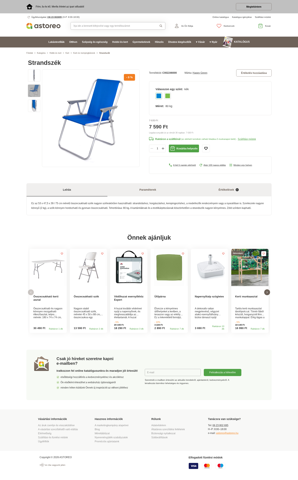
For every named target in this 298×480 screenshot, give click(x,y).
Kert (67, 53)
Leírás (67, 189)
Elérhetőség (44, 433)
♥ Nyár (213, 42)
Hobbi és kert (120, 42)
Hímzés (159, 42)
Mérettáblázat (102, 433)
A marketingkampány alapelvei (112, 425)
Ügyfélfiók (43, 441)
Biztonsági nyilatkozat (163, 433)
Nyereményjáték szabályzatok (111, 437)
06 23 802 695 (220, 425)
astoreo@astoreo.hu (227, 433)
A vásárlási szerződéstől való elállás (58, 429)
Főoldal (29, 53)
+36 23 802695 (54, 17)
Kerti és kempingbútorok (84, 53)
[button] (31, 292)
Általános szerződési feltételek (168, 429)
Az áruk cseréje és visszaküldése (56, 425)
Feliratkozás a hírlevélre (222, 372)
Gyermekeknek (141, 42)
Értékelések (228, 189)
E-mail (150, 372)
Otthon (73, 42)
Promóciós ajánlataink (107, 441)
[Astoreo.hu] (45, 26)
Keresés (158, 25)
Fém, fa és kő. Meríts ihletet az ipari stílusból (60, 6)
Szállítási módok (263, 17)
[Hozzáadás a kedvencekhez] (206, 148)
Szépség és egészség (95, 42)
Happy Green (200, 73)
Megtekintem (253, 6)
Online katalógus (220, 17)
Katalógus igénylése (242, 17)
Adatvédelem (158, 425)
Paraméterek (147, 189)
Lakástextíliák (56, 42)
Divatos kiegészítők (179, 42)
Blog (97, 429)
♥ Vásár (200, 42)
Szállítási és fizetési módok (53, 437)
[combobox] (111, 25)
